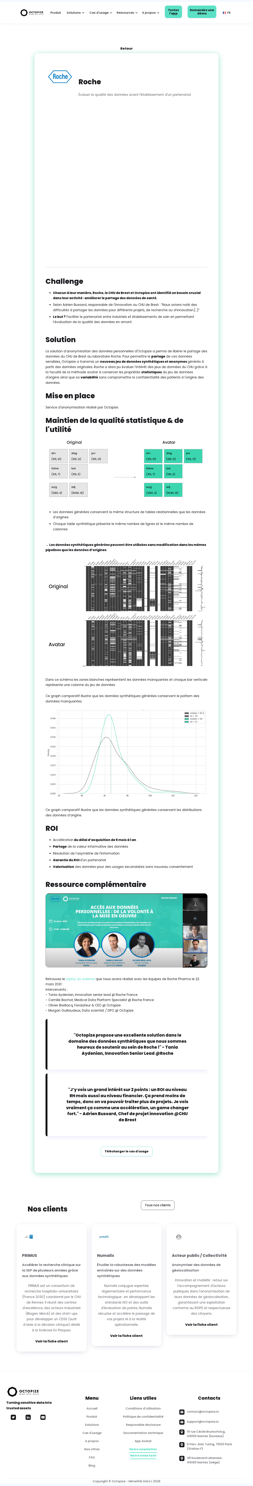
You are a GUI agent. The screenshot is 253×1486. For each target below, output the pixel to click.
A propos (149, 13)
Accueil (91, 1408)
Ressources (125, 13)
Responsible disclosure (143, 1425)
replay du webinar (80, 979)
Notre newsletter (143, 1449)
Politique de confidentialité (143, 1416)
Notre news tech (143, 1456)
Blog (92, 1465)
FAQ (92, 1457)
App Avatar (143, 1441)
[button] (74, 13)
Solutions (74, 13)
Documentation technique (143, 1433)
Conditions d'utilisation (143, 1408)
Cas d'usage (99, 13)
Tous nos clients (158, 1205)
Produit (55, 13)
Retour (126, 48)
